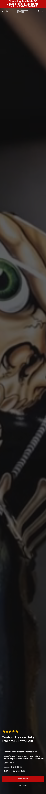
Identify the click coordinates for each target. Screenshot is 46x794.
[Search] (7, 11)
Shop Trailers (23, 779)
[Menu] (2, 11)
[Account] (38, 11)
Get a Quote (23, 786)
